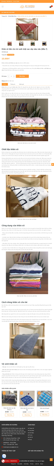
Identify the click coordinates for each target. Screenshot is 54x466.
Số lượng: (4, 76)
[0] (50, 7)
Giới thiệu (31, 432)
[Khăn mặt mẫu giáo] (44, 398)
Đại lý (30, 439)
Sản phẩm (31, 430)
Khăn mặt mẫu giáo (44, 408)
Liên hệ (31, 437)
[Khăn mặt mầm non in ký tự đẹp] (27, 398)
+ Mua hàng (9, 414)
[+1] (13, 81)
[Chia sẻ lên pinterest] (11, 81)
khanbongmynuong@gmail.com (10, 447)
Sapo (43, 461)
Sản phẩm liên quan (9, 388)
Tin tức (30, 435)
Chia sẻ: (4, 81)
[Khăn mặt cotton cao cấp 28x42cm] (9, 398)
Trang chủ (31, 428)
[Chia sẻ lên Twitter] (9, 81)
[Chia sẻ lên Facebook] (7, 81)
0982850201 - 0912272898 (13, 1)
